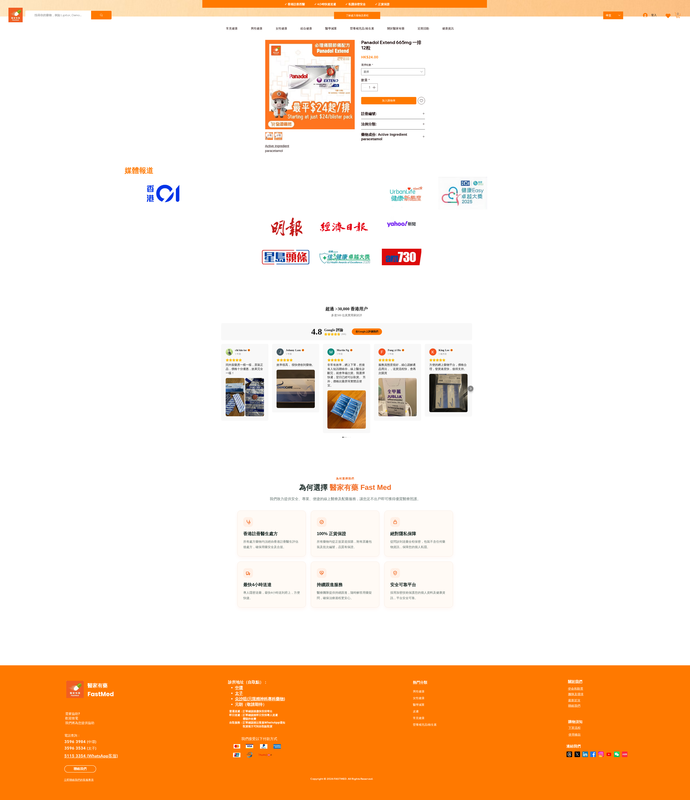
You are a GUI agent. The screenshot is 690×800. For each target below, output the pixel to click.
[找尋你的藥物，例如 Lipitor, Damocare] (101, 15)
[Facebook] (593, 754)
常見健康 (418, 718)
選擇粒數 (367, 64)
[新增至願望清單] (421, 100)
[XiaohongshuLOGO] (624, 754)
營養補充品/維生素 (425, 724)
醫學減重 (418, 704)
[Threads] (569, 754)
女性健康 (418, 698)
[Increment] (374, 87)
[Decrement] (364, 87)
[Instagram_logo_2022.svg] (601, 754)
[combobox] (393, 71)
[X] (577, 754)
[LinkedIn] (585, 754)
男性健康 (418, 691)
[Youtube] (609, 754)
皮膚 (416, 711)
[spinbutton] (369, 87)
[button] (678, 15)
